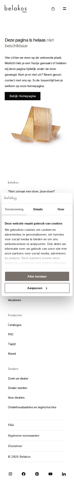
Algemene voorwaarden (23, 436)
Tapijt (12, 344)
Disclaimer (15, 446)
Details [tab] (38, 209)
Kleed (12, 354)
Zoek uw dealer (18, 378)
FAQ (11, 425)
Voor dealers (16, 398)
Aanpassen (34, 288)
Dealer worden (17, 388)
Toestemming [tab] (14, 209)
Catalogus (15, 325)
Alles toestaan (37, 276)
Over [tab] (61, 209)
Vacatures (14, 300)
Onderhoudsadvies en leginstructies (32, 407)
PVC (11, 334)
